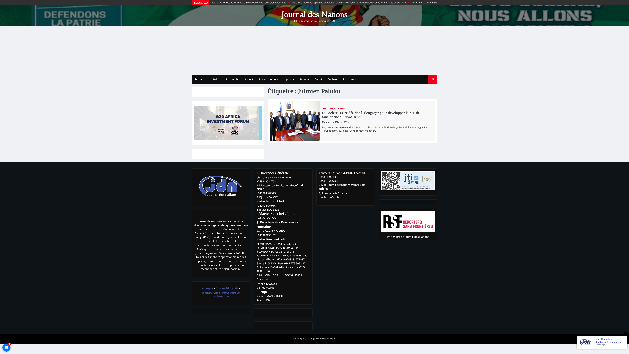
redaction (329, 122)
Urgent (341, 108)
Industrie (327, 108)
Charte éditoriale (227, 288)
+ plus (288, 79)
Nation (216, 79)
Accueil (199, 79)
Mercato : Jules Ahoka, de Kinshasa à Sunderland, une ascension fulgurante (234, 2)
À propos (348, 79)
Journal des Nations (314, 14)
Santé (318, 79)
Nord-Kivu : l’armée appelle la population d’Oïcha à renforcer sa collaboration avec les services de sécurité (336, 2)
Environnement (268, 79)
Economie (232, 79)
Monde (304, 79)
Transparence (211, 292)
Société (248, 79)
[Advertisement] (314, 50)
